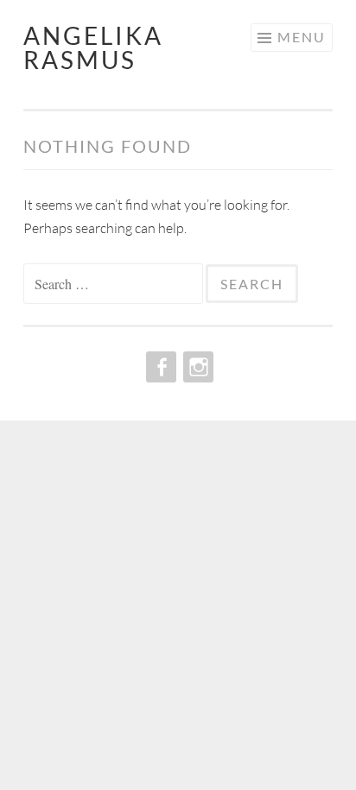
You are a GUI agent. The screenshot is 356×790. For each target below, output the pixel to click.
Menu (301, 36)
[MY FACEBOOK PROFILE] (159, 366)
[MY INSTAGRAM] (196, 366)
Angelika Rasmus (93, 47)
